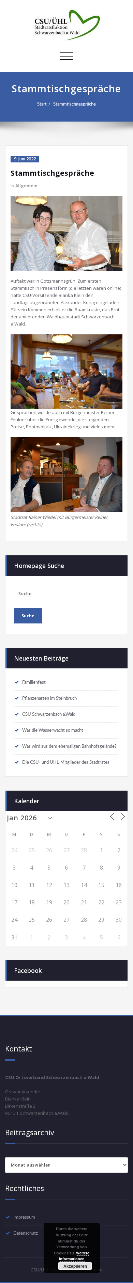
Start (42, 104)
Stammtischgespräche (74, 104)
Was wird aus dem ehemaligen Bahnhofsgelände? (69, 746)
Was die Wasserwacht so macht (52, 730)
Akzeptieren (75, 1266)
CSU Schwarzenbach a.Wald (48, 714)
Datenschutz (25, 1233)
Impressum (24, 1217)
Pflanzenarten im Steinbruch (49, 698)
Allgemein (26, 186)
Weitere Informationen (74, 1256)
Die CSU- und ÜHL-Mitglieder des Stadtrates (65, 762)
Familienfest (34, 682)
